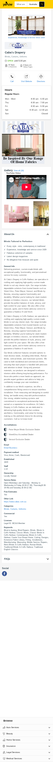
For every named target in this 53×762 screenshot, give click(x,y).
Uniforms (23, 57)
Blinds (7, 57)
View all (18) (19, 171)
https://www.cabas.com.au (15, 502)
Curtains (14, 57)
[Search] (41, 4)
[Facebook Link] (4, 575)
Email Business (10, 448)
